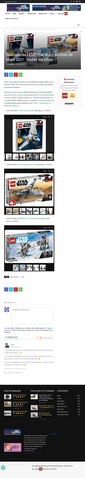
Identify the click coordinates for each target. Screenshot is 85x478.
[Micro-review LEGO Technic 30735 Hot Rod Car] (34, 414)
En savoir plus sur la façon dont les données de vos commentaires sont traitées (28, 330)
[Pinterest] (16, 75)
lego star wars (14, 277)
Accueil (6, 29)
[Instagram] (74, 1)
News (17, 50)
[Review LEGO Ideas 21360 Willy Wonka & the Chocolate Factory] (7, 404)
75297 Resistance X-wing (27, 165)
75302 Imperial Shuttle (20, 95)
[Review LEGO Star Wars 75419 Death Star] (7, 396)
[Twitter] (11, 75)
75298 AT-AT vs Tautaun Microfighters (32, 218)
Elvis (12, 345)
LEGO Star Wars (14, 29)
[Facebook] (71, 1)
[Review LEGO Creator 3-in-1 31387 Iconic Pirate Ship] (34, 407)
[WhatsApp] (20, 75)
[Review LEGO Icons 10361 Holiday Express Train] (7, 413)
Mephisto (11, 64)
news (22, 277)
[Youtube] (77, 1)
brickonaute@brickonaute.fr (33, 453)
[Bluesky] (79, 1)
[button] (78, 24)
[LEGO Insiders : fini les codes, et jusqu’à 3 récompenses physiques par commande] (34, 396)
